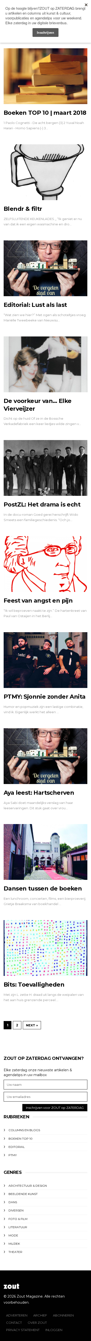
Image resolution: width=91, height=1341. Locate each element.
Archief (40, 1315)
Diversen (16, 1210)
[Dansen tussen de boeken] (45, 852)
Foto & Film (17, 1219)
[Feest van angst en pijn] (45, 564)
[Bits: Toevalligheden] (45, 948)
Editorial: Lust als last (35, 304)
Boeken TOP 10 (20, 1138)
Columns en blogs (24, 1130)
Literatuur (17, 1227)
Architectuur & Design (27, 1185)
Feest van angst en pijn (38, 600)
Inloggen (53, 1330)
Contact (14, 1323)
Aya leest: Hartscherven (39, 792)
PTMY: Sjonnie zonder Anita (44, 696)
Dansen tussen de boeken (43, 888)
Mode (13, 1235)
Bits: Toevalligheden (34, 984)
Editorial (16, 1147)
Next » (32, 1025)
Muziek (14, 1243)
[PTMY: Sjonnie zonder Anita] (45, 660)
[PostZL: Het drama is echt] (45, 468)
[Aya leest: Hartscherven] (45, 756)
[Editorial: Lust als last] (45, 268)
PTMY (12, 1155)
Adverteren (16, 1315)
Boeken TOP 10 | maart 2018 (45, 112)
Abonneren (63, 1315)
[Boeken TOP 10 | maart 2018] (45, 76)
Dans (12, 1202)
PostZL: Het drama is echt (42, 504)
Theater (15, 1252)
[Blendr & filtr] (45, 172)
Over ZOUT (37, 1323)
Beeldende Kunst (23, 1194)
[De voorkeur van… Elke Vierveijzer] (45, 364)
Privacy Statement (23, 1330)
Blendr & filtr (23, 208)
